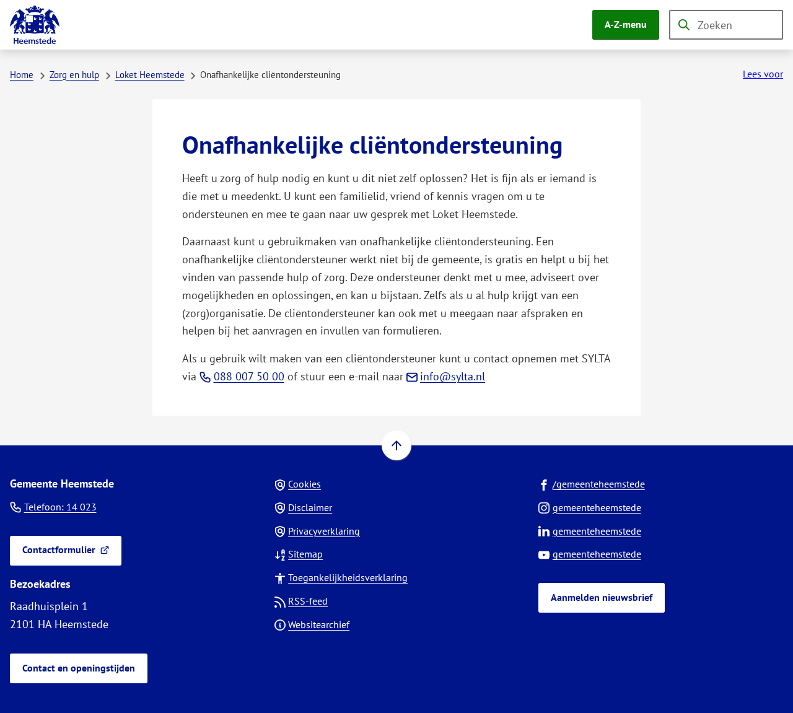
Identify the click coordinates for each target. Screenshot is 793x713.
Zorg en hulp (74, 75)
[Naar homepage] (34, 25)
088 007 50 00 (249, 376)
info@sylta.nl (452, 376)
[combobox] (726, 25)
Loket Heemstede (150, 75)
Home (21, 75)
